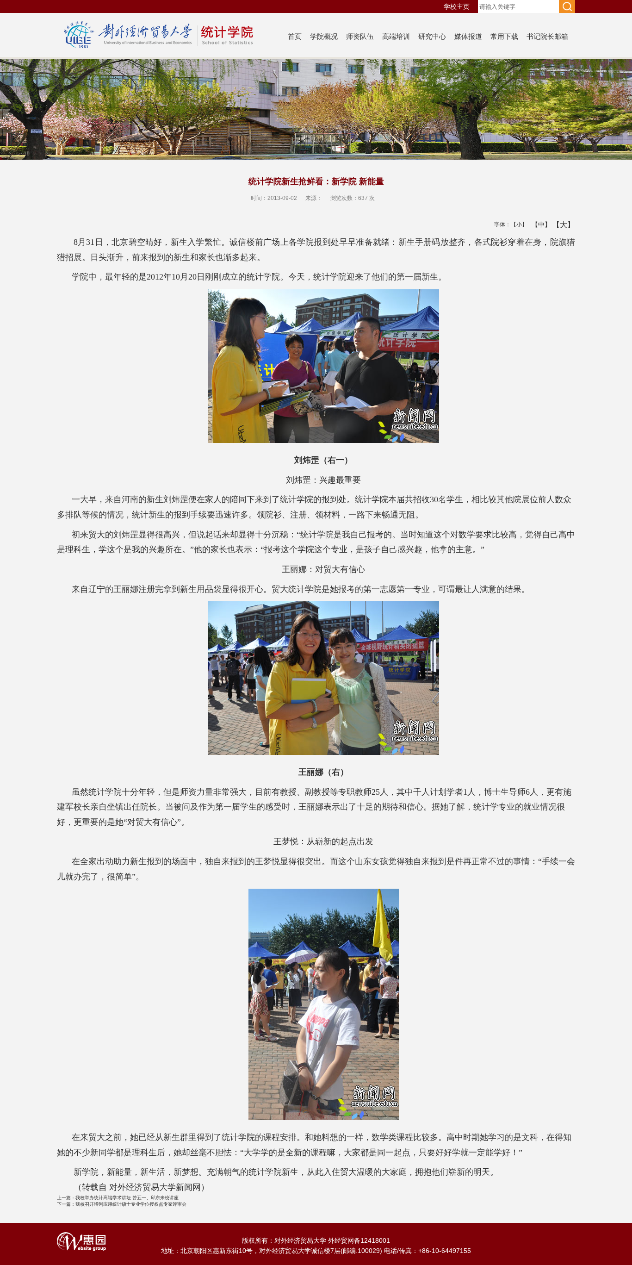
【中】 (538, 224)
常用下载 (504, 36)
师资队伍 (360, 36)
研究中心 (432, 36)
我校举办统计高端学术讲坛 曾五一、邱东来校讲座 (118, 1197)
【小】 (517, 224)
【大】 (558, 224)
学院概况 (324, 36)
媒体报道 (468, 36)
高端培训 (396, 36)
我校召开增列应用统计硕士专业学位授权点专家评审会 (121, 1204)
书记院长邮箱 (547, 36)
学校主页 (457, 6)
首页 (295, 36)
